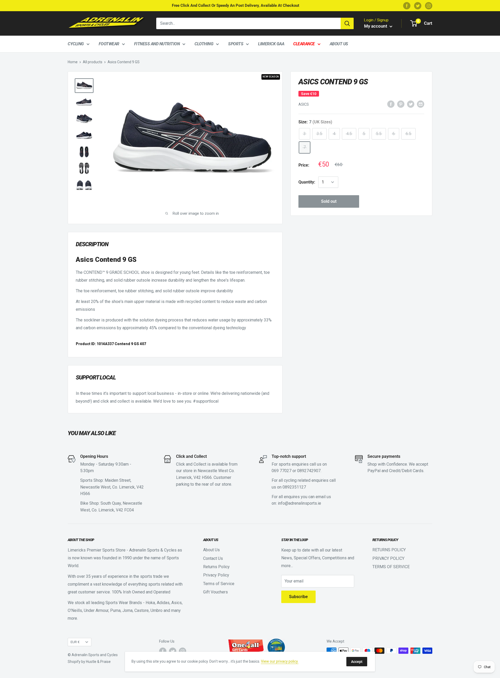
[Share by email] (420, 104)
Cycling (76, 43)
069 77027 (281, 470)
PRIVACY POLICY (388, 558)
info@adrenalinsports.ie (299, 503)
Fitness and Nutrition (157, 43)
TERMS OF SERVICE (391, 566)
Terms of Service (218, 583)
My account (376, 26)
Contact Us (213, 558)
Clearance (304, 43)
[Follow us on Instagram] (428, 5)
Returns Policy (216, 566)
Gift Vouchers (215, 592)
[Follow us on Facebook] (406, 5)
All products (92, 62)
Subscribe (298, 596)
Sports (235, 43)
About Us (339, 43)
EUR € (75, 642)
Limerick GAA (271, 43)
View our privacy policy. (279, 661)
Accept (356, 662)
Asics (303, 104)
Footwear (109, 43)
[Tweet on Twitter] (410, 104)
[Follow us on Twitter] (417, 5)
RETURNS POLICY (389, 549)
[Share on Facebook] (391, 104)
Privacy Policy (216, 575)
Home (73, 62)
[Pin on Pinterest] (400, 104)
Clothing (204, 43)
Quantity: (306, 182)
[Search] (347, 23)
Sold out (328, 201)
